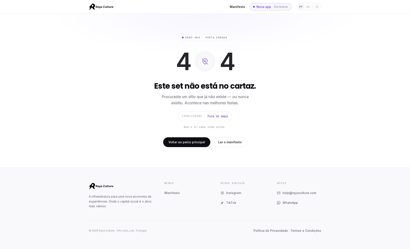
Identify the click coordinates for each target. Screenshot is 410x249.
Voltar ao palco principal (186, 142)
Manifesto (237, 7)
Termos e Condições (305, 230)
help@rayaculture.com (299, 193)
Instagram (233, 193)
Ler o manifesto (230, 142)
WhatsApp (290, 202)
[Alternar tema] (317, 6)
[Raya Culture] (101, 7)
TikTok (231, 202)
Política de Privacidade (270, 230)
